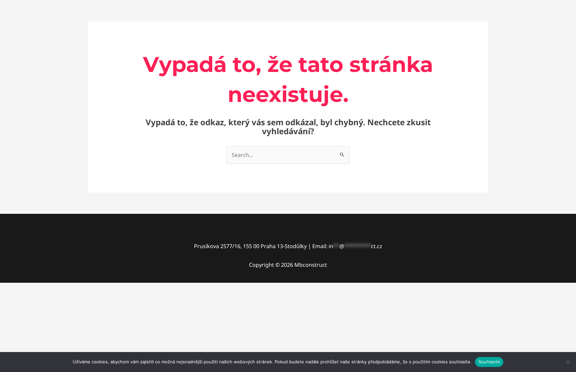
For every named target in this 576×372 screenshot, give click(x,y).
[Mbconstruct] (130, 27)
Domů (384, 28)
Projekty (438, 28)
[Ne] (567, 362)
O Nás (410, 28)
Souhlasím (489, 361)
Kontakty (471, 28)
